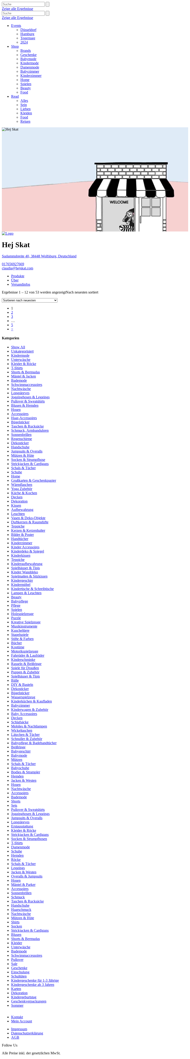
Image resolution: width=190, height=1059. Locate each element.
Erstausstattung (22, 826)
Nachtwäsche (21, 389)
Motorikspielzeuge (24, 651)
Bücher (16, 643)
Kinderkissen (20, 555)
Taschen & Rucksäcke (27, 426)
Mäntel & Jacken (23, 376)
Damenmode (29, 67)
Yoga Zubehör (21, 489)
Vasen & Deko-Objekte (28, 518)
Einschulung (20, 972)
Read (15, 96)
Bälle (15, 680)
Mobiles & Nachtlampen (29, 726)
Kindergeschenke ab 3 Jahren (32, 985)
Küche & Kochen (24, 493)
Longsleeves (20, 393)
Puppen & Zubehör (25, 672)
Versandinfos (20, 284)
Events (16, 26)
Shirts (15, 922)
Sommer (17, 1005)
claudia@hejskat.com (17, 268)
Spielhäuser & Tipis (25, 568)
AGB (15, 1037)
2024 (24, 42)
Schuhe (16, 472)
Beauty (25, 88)
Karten (16, 989)
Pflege (15, 605)
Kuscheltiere (20, 630)
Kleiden (26, 113)
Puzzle (16, 618)
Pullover (17, 960)
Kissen (16, 505)
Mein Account (21, 1021)
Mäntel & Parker (23, 885)
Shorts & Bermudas (25, 372)
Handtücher (19, 539)
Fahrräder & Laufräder (27, 655)
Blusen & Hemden (24, 405)
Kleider (16, 943)
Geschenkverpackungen (28, 1001)
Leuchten (18, 514)
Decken (16, 497)
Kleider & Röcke (23, 364)
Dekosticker (20, 443)
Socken (16, 926)
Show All (18, 347)
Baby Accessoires (24, 714)
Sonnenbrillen (21, 435)
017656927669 (13, 264)
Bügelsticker (20, 422)
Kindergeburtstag (23, 997)
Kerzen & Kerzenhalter (28, 530)
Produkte (17, 276)
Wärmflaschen (21, 485)
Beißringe (18, 747)
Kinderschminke (23, 660)
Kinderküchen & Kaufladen (31, 701)
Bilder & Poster (22, 535)
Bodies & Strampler (25, 772)
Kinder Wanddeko (24, 572)
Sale (14, 964)
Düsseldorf (28, 30)
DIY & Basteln (22, 685)
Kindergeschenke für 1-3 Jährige (35, 980)
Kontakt (17, 1017)
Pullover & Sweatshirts (28, 401)
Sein (23, 105)
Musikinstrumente (24, 626)
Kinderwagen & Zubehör (29, 710)
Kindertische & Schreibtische (32, 589)
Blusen (16, 935)
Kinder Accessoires (25, 547)
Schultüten (19, 976)
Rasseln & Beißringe (26, 664)
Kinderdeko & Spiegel (27, 551)
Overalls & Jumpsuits (26, 876)
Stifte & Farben (22, 639)
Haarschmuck (21, 910)
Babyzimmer (29, 71)
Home (24, 80)
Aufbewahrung (22, 510)
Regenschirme (21, 439)
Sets (14, 805)
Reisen (25, 121)
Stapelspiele (19, 635)
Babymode (28, 59)
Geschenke (28, 55)
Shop (15, 46)
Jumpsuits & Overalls (26, 451)
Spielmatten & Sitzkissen (29, 576)
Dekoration (19, 501)
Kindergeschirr (22, 580)
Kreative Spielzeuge (26, 622)
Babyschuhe (20, 768)
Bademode (19, 380)
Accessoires (19, 414)
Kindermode (29, 63)
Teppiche (18, 526)
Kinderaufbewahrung (26, 564)
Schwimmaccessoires (26, 385)
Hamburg (27, 34)
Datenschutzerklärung (27, 1033)
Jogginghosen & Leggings (30, 397)
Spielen (25, 84)
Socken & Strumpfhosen (29, 839)
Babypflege (19, 601)
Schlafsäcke (19, 722)
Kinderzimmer (30, 76)
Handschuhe (20, 447)
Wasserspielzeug (23, 697)
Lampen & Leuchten (26, 593)
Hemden (17, 776)
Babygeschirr (21, 751)
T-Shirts (17, 368)
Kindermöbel (20, 585)
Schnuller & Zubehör (26, 739)
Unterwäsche (20, 360)
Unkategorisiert (22, 351)
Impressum (19, 1029)
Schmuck (18, 897)
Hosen (16, 410)
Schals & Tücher (23, 468)
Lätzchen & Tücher (25, 735)
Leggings (18, 868)
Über (15, 280)
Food (24, 92)
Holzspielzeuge (22, 614)
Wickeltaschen (21, 730)
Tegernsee (27, 38)
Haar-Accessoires (24, 418)
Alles (24, 101)
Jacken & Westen (23, 780)
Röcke (16, 860)
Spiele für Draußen (25, 668)
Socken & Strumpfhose (28, 460)
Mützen (16, 760)
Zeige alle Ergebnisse (17, 9)
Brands (25, 51)
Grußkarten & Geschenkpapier (33, 480)
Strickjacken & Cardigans (30, 464)
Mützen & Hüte (22, 455)
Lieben (25, 109)
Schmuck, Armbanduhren (30, 430)
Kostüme (17, 647)
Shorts (15, 801)
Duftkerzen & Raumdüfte (29, 522)
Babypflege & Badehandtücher (34, 743)
